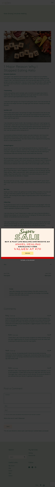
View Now (27, 253)
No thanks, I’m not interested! (27, 260)
